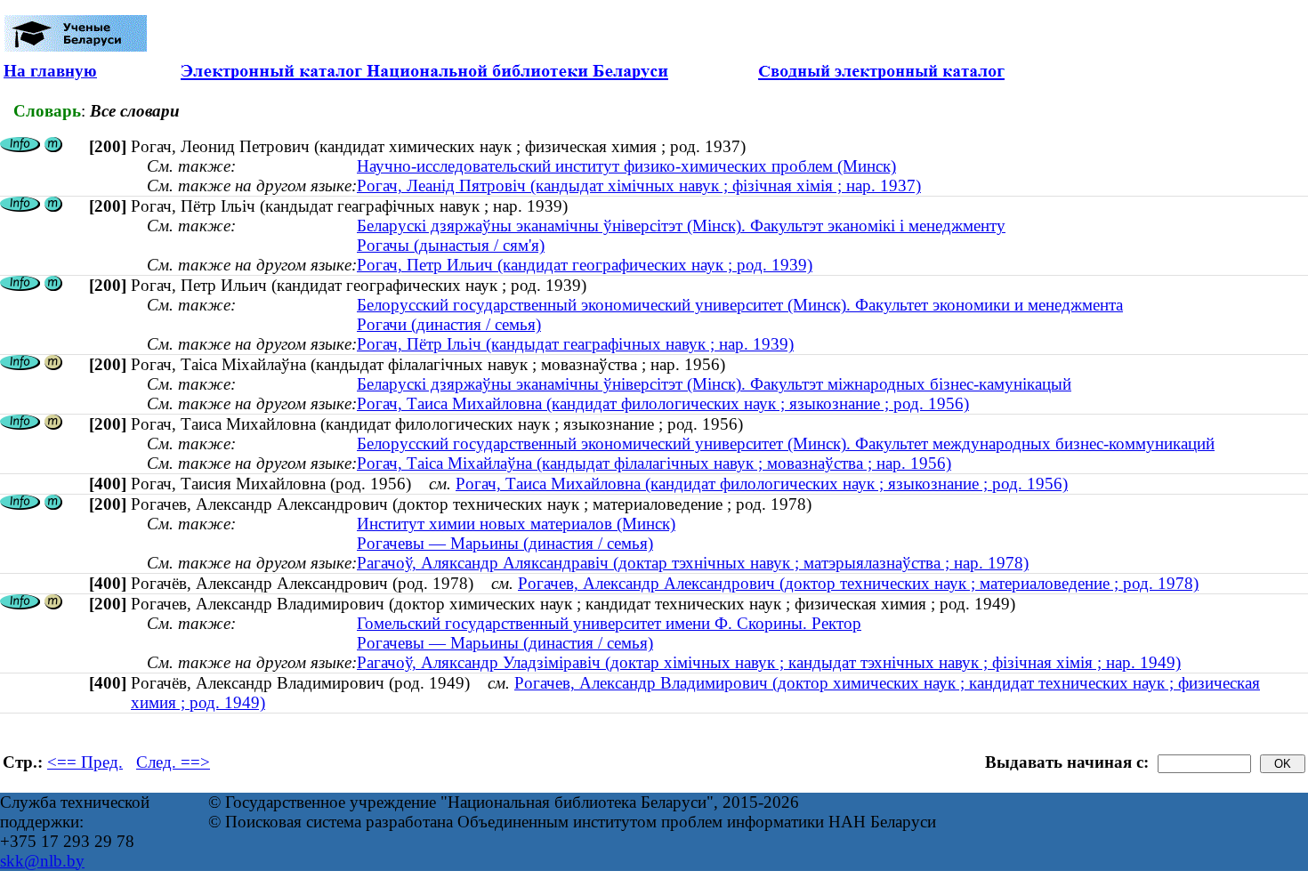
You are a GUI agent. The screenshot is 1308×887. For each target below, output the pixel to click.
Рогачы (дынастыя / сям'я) (451, 245)
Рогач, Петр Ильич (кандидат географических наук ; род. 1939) (584, 264)
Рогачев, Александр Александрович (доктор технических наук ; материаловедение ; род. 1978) (858, 583)
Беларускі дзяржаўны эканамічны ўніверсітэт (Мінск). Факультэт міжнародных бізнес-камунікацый (714, 384)
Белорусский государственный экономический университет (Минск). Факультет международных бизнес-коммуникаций (786, 443)
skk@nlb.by (42, 860)
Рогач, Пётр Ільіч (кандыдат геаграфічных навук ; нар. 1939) (575, 344)
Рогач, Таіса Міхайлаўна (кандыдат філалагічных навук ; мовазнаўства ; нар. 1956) (654, 463)
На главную (50, 70)
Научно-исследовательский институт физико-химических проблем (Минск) (626, 166)
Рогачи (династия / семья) (449, 324)
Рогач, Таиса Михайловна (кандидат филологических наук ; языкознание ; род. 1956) (663, 403)
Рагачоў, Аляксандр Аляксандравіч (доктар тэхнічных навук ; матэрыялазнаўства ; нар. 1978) (693, 562)
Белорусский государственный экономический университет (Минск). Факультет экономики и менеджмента (740, 304)
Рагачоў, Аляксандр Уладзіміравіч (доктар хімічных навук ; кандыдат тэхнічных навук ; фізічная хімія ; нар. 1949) (769, 662)
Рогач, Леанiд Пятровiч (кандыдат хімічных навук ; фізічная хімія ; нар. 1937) (639, 185)
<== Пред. (85, 762)
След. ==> (173, 762)
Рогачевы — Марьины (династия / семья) (505, 543)
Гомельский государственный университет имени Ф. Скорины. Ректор (609, 623)
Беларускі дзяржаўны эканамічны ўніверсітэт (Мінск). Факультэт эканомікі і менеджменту (681, 225)
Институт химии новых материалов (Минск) (516, 523)
